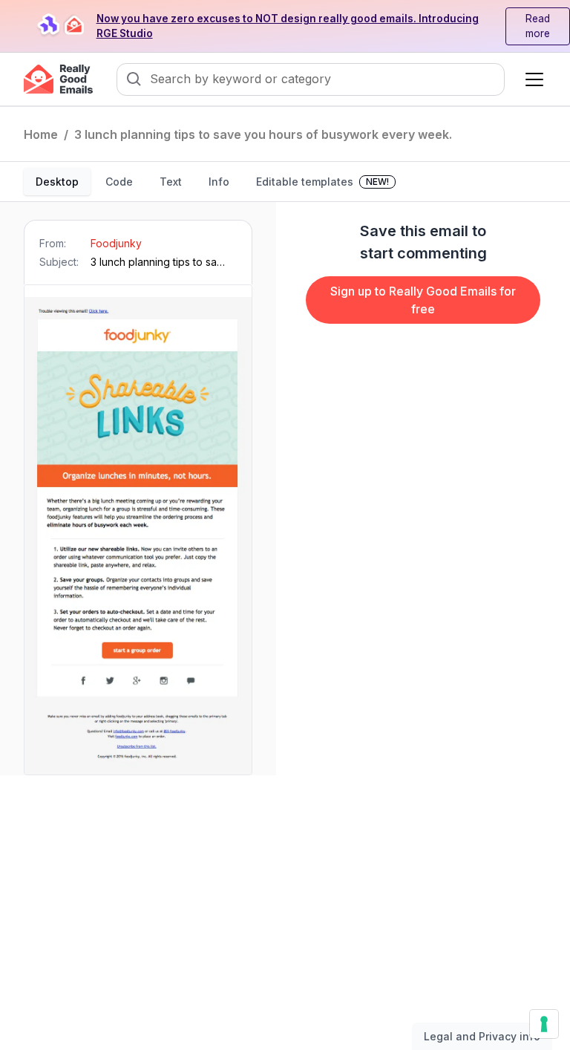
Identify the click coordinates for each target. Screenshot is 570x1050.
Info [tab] (219, 181)
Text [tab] (171, 181)
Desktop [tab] (57, 181)
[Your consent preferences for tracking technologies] (544, 1024)
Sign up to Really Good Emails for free (423, 300)
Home (41, 134)
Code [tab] (119, 181)
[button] (531, 79)
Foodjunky (116, 243)
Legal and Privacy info (482, 1036)
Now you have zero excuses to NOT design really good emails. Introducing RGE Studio (287, 26)
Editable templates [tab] (322, 181)
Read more (537, 26)
